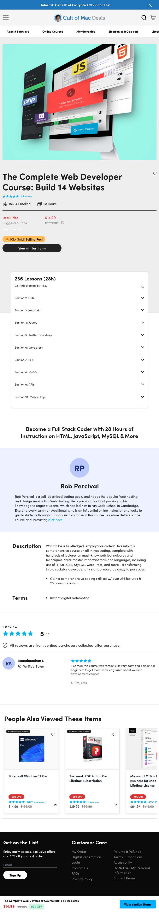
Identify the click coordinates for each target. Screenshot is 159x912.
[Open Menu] (6, 18)
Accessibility (123, 862)
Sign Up (15, 875)
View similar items (32, 248)
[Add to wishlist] (154, 173)
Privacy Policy (82, 878)
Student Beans (124, 878)
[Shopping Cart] (153, 18)
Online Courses (52, 31)
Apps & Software (18, 31)
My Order (79, 851)
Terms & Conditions (128, 856)
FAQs (76, 873)
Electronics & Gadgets (123, 31)
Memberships (85, 31)
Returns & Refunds (127, 851)
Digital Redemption (86, 856)
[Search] (144, 18)
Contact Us (80, 867)
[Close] (150, 5)
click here (55, 519)
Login (76, 862)
